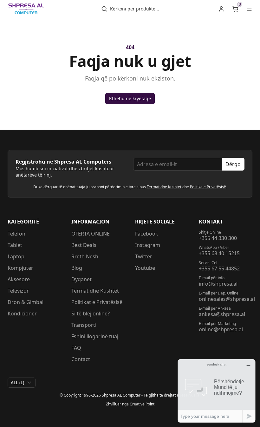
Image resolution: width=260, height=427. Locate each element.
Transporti (83, 324)
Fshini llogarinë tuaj (94, 336)
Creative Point (142, 404)
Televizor (18, 290)
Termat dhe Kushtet (164, 187)
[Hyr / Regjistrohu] (221, 9)
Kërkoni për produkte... (134, 9)
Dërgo (233, 164)
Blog (76, 267)
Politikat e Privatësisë (96, 302)
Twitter (143, 256)
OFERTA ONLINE (90, 233)
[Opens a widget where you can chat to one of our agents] (216, 391)
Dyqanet (81, 279)
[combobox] (22, 383)
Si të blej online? (90, 313)
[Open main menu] (249, 9)
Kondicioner (22, 313)
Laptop (16, 256)
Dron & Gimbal (25, 302)
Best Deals (83, 245)
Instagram (147, 245)
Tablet (15, 245)
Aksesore (19, 279)
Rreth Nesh (84, 256)
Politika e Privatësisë (208, 187)
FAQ (76, 347)
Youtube (145, 267)
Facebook (146, 233)
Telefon (16, 233)
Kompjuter (20, 267)
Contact (80, 359)
